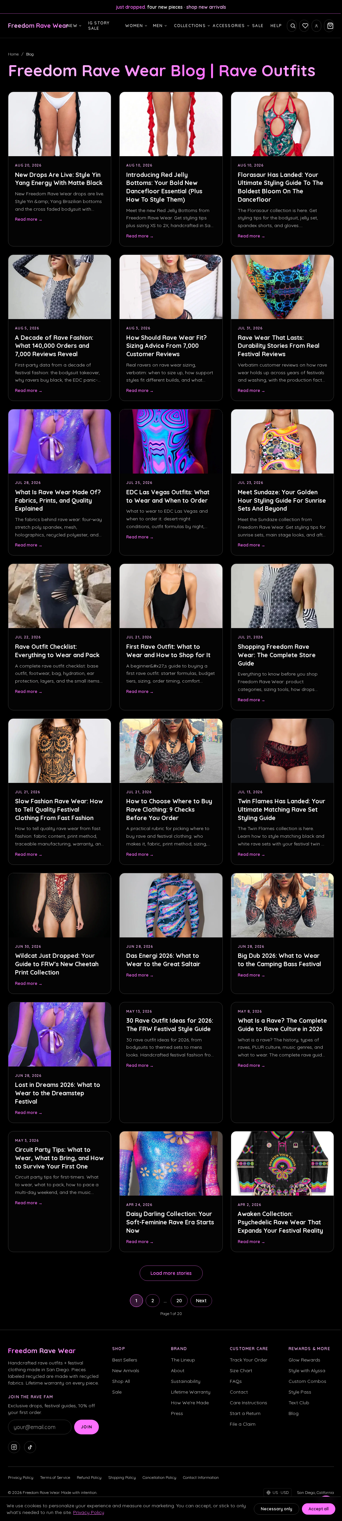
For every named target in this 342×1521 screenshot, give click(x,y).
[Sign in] (316, 26)
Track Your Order (248, 1360)
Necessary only (276, 1508)
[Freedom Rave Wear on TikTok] (30, 1447)
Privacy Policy (20, 1477)
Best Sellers (124, 1360)
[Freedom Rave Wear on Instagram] (14, 1447)
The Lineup (183, 1360)
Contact (239, 1392)
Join (86, 1426)
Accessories (229, 25)
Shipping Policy (122, 1477)
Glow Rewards (304, 1360)
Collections (190, 25)
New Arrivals (125, 1370)
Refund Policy (89, 1477)
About (177, 1370)
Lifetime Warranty (190, 1392)
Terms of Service (55, 1477)
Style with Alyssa (307, 1370)
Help (276, 25)
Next (201, 1301)
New (72, 25)
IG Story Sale (99, 25)
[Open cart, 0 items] (329, 25)
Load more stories (171, 1273)
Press (177, 1413)
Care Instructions (248, 1403)
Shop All (121, 1381)
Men (158, 25)
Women (134, 25)
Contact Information (201, 1477)
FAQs (236, 1381)
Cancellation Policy (159, 1477)
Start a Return (245, 1413)
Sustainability (185, 1381)
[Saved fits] (304, 26)
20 (179, 1301)
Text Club (299, 1403)
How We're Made (190, 1403)
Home (13, 54)
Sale (258, 25)
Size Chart (241, 1370)
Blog (294, 1413)
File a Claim (242, 1424)
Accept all (319, 1508)
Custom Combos (307, 1381)
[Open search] (292, 26)
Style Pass (300, 1392)
